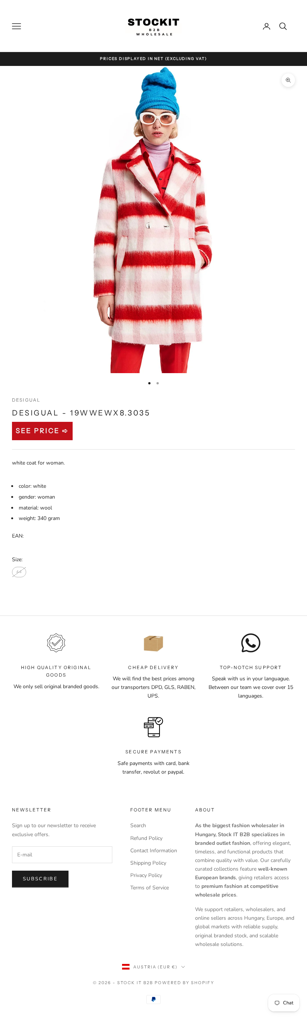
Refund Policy (146, 838)
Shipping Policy (148, 863)
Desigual (26, 400)
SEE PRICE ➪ (42, 431)
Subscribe (40, 879)
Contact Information (153, 850)
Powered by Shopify (184, 982)
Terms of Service (149, 887)
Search (138, 825)
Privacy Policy (146, 875)
